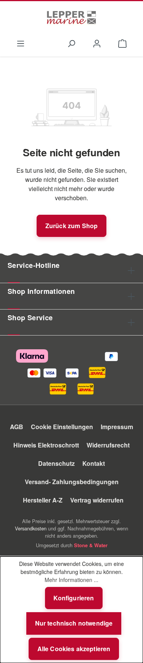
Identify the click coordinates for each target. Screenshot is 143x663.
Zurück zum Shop (71, 225)
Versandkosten (31, 528)
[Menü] (20, 43)
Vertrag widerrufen (97, 500)
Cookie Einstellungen (62, 426)
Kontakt (93, 463)
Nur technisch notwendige (74, 623)
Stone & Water (91, 545)
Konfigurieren (73, 597)
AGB (16, 426)
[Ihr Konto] (97, 43)
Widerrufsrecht (108, 445)
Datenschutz (56, 463)
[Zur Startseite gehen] (71, 18)
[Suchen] (71, 43)
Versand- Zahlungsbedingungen (72, 481)
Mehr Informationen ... (71, 580)
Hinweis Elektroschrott (46, 445)
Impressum (117, 426)
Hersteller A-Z (43, 500)
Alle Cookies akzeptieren (74, 648)
